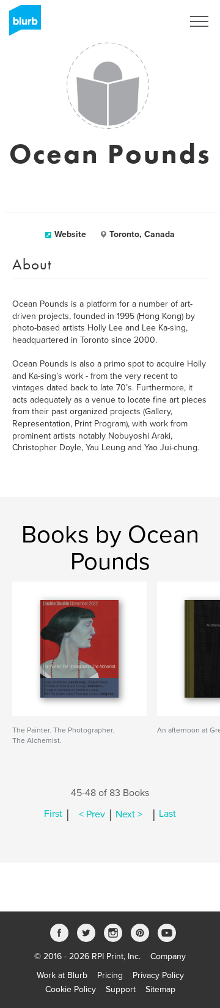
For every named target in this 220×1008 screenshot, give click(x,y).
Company (168, 956)
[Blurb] (21, 24)
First (53, 814)
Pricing (110, 975)
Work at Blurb (62, 975)
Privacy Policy (158, 975)
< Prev (92, 814)
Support (121, 989)
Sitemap (160, 989)
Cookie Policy (70, 989)
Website (70, 234)
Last (167, 814)
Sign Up (151, 21)
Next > (129, 814)
